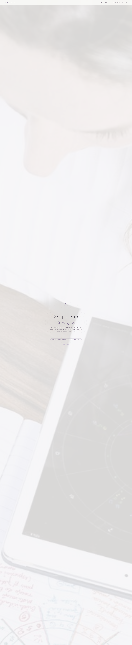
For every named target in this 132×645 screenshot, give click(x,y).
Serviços (107, 2)
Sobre (101, 2)
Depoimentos (116, 2)
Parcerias (125, 2)
